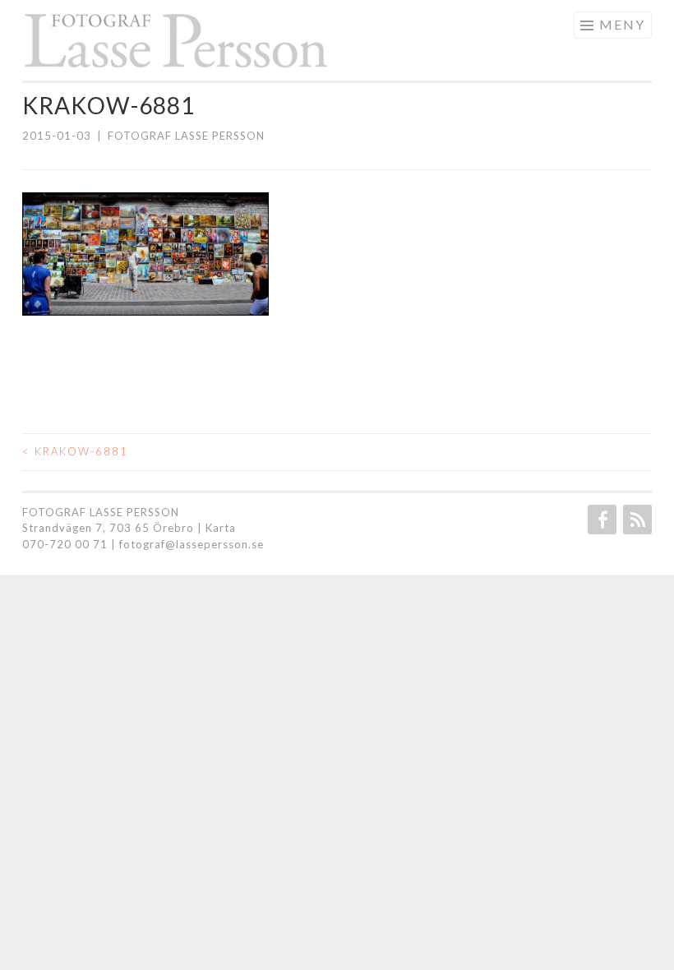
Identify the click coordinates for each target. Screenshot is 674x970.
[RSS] (636, 519)
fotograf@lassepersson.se (191, 544)
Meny (622, 24)
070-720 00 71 (65, 544)
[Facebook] (600, 519)
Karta (220, 527)
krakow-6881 (75, 451)
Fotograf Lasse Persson (186, 135)
